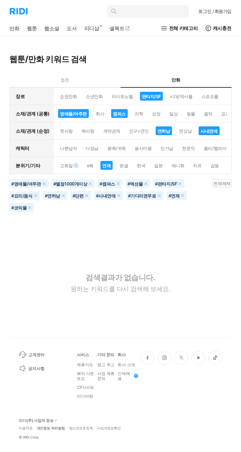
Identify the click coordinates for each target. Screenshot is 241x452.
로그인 (215, 11)
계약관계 (111, 131)
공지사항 (36, 368)
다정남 (92, 148)
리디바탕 (85, 396)
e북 (90, 165)
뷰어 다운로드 (85, 376)
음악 (208, 113)
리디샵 (91, 28)
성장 (156, 113)
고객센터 (36, 354)
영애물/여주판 (73, 113)
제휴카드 (85, 364)
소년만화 (94, 96)
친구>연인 (139, 131)
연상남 (185, 131)
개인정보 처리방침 (51, 428)
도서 (72, 28)
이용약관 (26, 428)
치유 (197, 165)
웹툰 (32, 28)
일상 (173, 113)
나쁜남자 (68, 148)
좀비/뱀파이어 (217, 148)
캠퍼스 (119, 113)
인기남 (166, 148)
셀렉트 (117, 28)
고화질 (66, 165)
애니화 (178, 165)
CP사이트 (85, 387)
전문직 (188, 148)
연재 (106, 165)
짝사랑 (88, 131)
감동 (215, 165)
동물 (191, 113)
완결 (124, 165)
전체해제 (221, 183)
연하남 (164, 131)
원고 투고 (106, 364)
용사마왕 (143, 148)
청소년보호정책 (81, 428)
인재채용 (124, 376)
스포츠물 (209, 96)
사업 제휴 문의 (106, 376)
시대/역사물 (181, 96)
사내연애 (209, 131)
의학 (139, 113)
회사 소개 (126, 364)
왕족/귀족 (116, 148)
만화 (14, 28)
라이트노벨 (122, 96)
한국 (141, 165)
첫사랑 (66, 131)
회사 (100, 113)
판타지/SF (151, 96)
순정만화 (68, 96)
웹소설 (51, 28)
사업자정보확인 (109, 428)
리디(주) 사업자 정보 (36, 420)
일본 (158, 165)
